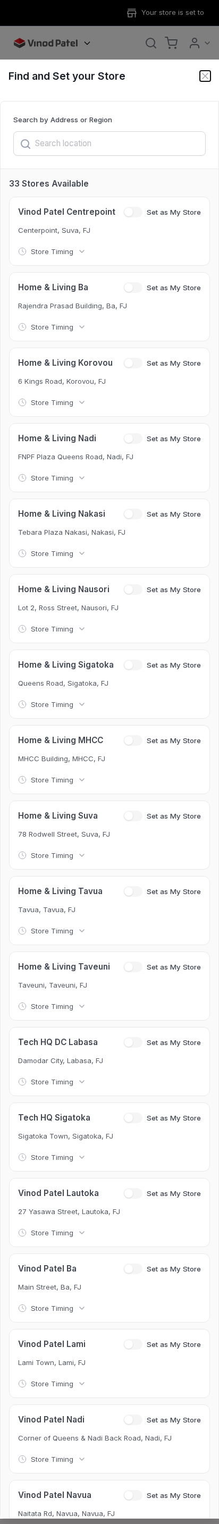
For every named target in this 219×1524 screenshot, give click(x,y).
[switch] (132, 212)
